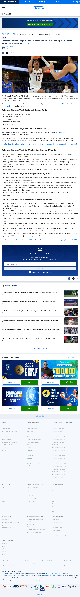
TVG (28, 490)
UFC (3, 498)
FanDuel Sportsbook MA (59, 453)
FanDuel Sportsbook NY (59, 463)
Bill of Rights (67, 560)
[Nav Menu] (4, 7)
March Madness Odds (33, 442)
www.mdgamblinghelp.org (51, 575)
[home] (39, 7)
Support (4, 426)
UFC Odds (30, 453)
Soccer (4, 501)
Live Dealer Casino (57, 527)
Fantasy (42, 2)
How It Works (5, 434)
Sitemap (4, 450)
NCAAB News (9, 14)
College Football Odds (33, 437)
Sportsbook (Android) (8, 527)
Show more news (38, 348)
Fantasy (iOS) (5, 519)
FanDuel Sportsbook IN (58, 447)
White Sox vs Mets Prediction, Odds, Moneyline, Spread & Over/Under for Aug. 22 (29, 311)
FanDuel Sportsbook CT (58, 437)
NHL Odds (30, 445)
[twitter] (7, 53)
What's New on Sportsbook (9, 431)
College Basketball (7, 493)
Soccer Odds (30, 455)
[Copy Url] (11, 53)
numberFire (61, 132)
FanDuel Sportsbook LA (58, 450)
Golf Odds (29, 447)
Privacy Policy (7, 563)
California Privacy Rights (30, 563)
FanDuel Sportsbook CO (59, 434)
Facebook (4, 543)
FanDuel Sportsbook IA (58, 442)
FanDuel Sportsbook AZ (58, 428)
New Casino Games (57, 522)
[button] (40, 24)
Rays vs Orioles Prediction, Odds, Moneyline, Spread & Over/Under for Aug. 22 (28, 301)
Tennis (54, 504)
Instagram (4, 549)
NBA (3, 490)
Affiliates (4, 447)
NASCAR (54, 506)
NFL (3, 487)
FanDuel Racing (31, 495)
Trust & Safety (48, 560)
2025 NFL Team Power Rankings (36, 529)
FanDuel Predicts (31, 501)
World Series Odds (32, 461)
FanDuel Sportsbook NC (59, 458)
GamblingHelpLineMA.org (9, 575)
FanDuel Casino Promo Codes (60, 536)
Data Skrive (9, 46)
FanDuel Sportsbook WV (59, 480)
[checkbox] (30, 272)
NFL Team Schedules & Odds (35, 532)
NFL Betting (30, 524)
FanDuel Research (9, 2)
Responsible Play (6, 439)
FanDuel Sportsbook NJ (58, 461)
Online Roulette (56, 530)
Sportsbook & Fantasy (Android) (10, 522)
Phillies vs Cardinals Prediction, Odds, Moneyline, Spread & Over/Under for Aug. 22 (30, 320)
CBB (53, 512)
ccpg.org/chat (55, 573)
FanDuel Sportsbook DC (59, 439)
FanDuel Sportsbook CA (59, 431)
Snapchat (4, 554)
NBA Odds (30, 431)
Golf (53, 501)
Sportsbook (26, 2)
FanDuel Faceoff (31, 498)
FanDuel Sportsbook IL (58, 445)
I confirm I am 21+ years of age (41, 272)
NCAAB (15, 33)
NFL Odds (29, 426)
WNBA (54, 509)
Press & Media (68, 565)
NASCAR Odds (31, 458)
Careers (5, 560)
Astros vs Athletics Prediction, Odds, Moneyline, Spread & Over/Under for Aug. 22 (29, 292)
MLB (53, 493)
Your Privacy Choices (70, 563)
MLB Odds (30, 434)
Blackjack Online (56, 525)
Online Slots (55, 519)
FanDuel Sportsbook (32, 487)
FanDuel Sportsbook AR (58, 426)
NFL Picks (29, 527)
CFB (53, 498)
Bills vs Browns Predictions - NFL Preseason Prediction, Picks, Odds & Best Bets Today (31, 329)
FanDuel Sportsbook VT (58, 477)
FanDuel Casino (31, 493)
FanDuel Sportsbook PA (58, 469)
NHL (3, 495)
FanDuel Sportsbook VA (58, 474)
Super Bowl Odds (32, 428)
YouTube (4, 551)
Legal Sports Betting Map (9, 445)
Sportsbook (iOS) (6, 525)
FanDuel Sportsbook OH (59, 466)
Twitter (4, 546)
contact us (58, 581)
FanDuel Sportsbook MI (58, 455)
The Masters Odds (32, 450)
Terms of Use (47, 563)
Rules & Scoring (6, 437)
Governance (27, 560)
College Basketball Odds (34, 439)
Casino (58, 2)
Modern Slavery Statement (9, 442)
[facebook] (3, 53)
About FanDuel (6, 428)
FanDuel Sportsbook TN (59, 472)
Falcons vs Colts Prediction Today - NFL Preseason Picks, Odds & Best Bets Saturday (30, 339)
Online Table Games (57, 533)
